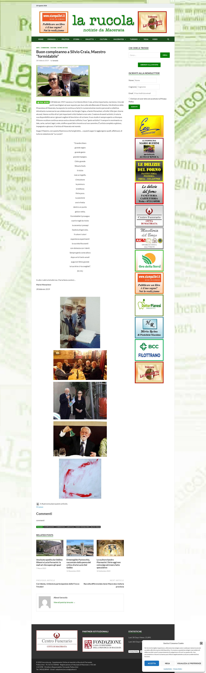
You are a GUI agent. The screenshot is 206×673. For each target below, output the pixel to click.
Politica (65, 39)
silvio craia (95, 527)
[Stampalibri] (54, 32)
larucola (55, 60)
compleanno (49, 527)
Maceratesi (118, 39)
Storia (76, 39)
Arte (38, 48)
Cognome (133, 87)
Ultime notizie (62, 48)
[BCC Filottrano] (149, 360)
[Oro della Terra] (149, 271)
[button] (201, 643)
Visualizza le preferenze (189, 663)
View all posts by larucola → (64, 602)
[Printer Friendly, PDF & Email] (43, 102)
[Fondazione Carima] (103, 651)
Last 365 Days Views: (137, 642)
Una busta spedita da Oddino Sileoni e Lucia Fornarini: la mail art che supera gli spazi (49, 562)
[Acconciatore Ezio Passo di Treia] (149, 136)
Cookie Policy (168, 669)
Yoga (146, 39)
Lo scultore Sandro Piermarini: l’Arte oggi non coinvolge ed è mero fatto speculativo (109, 563)
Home (40, 39)
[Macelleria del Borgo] (149, 248)
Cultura (103, 39)
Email (131, 93)
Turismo (134, 39)
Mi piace (39, 507)
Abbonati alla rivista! (149, 65)
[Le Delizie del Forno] (149, 181)
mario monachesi (82, 527)
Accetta (152, 663)
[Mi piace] (38, 504)
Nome (131, 80)
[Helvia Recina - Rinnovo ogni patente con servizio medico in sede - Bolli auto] (149, 337)
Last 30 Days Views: (137, 637)
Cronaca (51, 39)
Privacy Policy (177, 669)
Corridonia (45, 48)
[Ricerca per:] (149, 55)
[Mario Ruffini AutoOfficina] (149, 159)
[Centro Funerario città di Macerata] (149, 226)
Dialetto (89, 39)
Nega (167, 663)
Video (154, 39)
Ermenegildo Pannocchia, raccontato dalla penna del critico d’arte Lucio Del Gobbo (79, 563)
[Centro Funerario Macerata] (57, 650)
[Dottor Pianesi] (149, 315)
